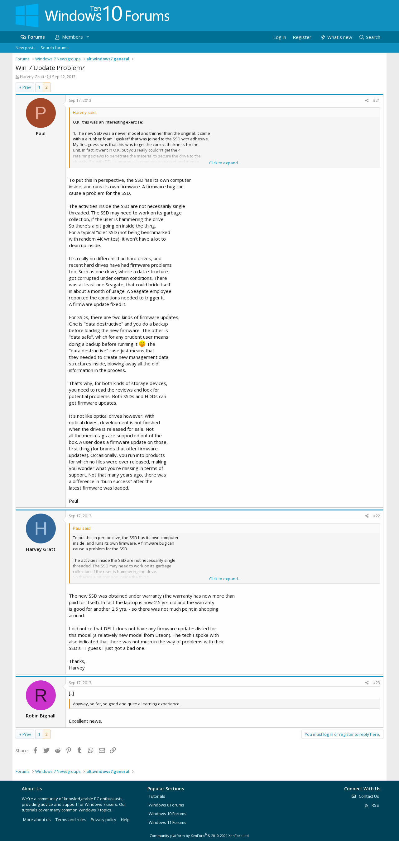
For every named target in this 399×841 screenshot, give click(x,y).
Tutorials (157, 796)
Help (125, 819)
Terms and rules (70, 819)
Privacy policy (103, 819)
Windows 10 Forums (167, 813)
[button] (87, 37)
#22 (376, 516)
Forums (36, 37)
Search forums (55, 47)
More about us (37, 819)
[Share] (367, 100)
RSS (375, 805)
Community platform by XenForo (200, 835)
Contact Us (368, 796)
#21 (376, 100)
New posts (26, 47)
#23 (376, 682)
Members (72, 37)
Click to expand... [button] (225, 163)
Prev (26, 87)
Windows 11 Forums (167, 822)
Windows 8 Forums (166, 805)
